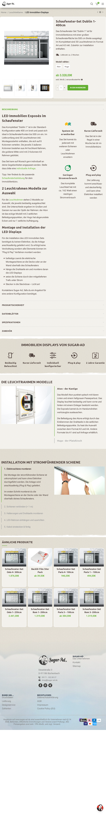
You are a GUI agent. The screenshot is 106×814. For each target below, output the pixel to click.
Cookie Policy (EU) (46, 709)
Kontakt (76, 662)
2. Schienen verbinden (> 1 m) (18, 506)
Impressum (42, 705)
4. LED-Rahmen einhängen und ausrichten (24, 520)
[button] (79, 388)
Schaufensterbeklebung (13, 178)
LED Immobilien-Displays (37, 12)
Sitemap (77, 666)
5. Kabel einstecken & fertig (17, 526)
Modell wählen (62, 62)
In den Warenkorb (78, 88)
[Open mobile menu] (102, 3)
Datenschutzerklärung (47, 697)
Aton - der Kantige (67, 388)
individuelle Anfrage (25, 168)
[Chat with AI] (100, 807)
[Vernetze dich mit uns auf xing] (50, 685)
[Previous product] (97, 12)
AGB (39, 701)
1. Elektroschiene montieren (17, 469)
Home (4, 12)
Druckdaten (7, 697)
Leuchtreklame (16, 12)
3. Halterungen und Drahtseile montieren (23, 513)
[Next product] (102, 12)
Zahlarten (6, 709)
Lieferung (6, 701)
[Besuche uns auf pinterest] (45, 685)
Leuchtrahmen (16, 199)
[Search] (91, 3)
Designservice (8, 705)
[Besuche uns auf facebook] (41, 685)
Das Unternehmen (81, 659)
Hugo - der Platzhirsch (69, 440)
